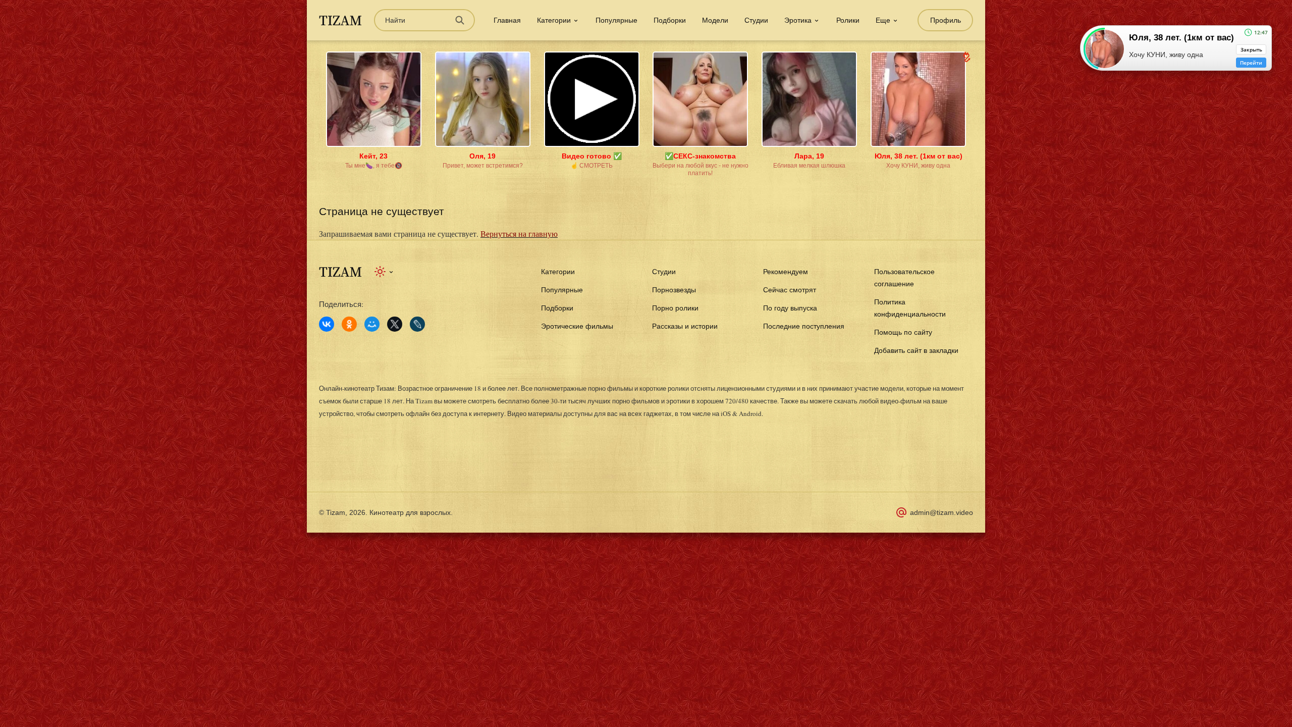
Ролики (847, 20)
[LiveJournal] (417, 324)
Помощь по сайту (903, 332)
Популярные (616, 20)
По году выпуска (790, 308)
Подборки (670, 20)
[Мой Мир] (372, 324)
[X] (394, 324)
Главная (507, 20)
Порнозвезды (674, 290)
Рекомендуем (785, 272)
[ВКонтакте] (326, 324)
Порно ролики (675, 308)
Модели (715, 20)
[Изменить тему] (384, 272)
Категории (558, 272)
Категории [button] (554, 20)
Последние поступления (803, 326)
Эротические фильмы (577, 326)
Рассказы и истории (685, 326)
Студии (756, 20)
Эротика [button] (798, 20)
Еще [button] (883, 20)
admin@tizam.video (941, 512)
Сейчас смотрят (789, 290)
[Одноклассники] (349, 324)
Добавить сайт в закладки (916, 350)
